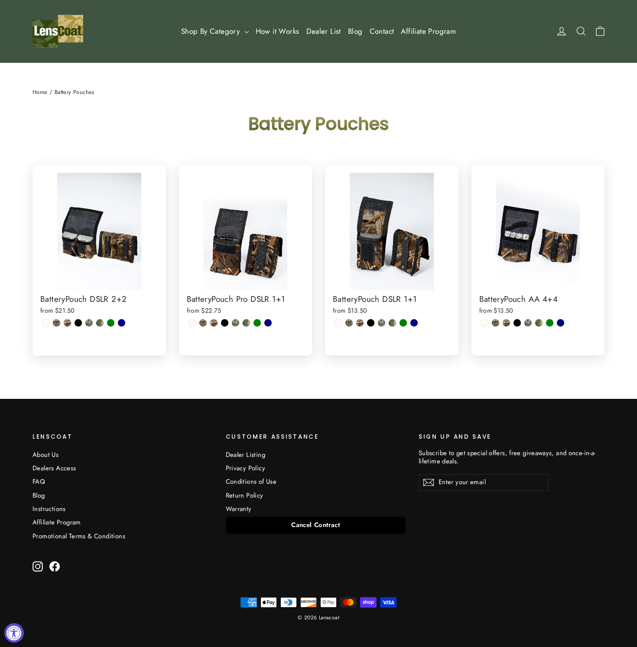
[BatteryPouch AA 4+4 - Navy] (560, 323)
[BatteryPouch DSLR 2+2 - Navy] (121, 323)
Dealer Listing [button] (246, 454)
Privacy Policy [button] (246, 468)
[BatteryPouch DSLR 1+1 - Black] (370, 323)
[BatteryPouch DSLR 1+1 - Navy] (414, 323)
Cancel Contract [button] (315, 525)
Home (40, 92)
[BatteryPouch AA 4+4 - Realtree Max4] (495, 323)
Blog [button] (355, 31)
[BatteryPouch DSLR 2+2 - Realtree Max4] (56, 323)
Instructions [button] (49, 509)
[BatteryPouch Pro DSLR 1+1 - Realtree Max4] (203, 323)
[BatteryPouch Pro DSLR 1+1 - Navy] (268, 323)
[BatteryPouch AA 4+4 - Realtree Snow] (484, 323)
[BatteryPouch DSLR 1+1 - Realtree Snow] (338, 323)
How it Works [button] (277, 31)
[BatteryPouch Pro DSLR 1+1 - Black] (224, 323)
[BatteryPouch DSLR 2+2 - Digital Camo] (89, 323)
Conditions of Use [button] (251, 481)
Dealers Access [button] (54, 468)
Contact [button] (382, 31)
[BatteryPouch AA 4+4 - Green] (549, 323)
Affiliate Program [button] (428, 31)
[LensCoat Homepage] (57, 31)
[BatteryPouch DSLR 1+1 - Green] (403, 323)
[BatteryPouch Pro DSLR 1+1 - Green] (257, 323)
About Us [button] (45, 454)
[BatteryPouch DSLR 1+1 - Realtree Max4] (349, 323)
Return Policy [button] (244, 495)
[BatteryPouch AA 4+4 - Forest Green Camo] (539, 323)
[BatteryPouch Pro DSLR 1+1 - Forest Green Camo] (246, 323)
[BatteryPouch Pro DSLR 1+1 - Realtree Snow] (192, 323)
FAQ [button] (38, 481)
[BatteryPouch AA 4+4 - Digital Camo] (528, 323)
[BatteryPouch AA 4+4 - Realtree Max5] (506, 323)
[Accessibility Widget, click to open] (14, 633)
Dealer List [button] (323, 31)
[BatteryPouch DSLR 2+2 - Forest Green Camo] (100, 323)
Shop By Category (211, 31)
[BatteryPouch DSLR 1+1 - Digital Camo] (381, 323)
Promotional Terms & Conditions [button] (78, 536)
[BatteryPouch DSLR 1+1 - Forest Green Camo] (392, 323)
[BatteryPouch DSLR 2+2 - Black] (78, 323)
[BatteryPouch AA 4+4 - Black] (517, 323)
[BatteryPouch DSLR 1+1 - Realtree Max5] (360, 323)
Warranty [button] (239, 509)
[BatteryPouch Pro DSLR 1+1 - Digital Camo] (235, 323)
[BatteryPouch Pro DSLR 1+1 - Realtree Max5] (214, 323)
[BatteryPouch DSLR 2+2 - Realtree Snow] (45, 323)
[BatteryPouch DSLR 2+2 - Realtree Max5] (67, 323)
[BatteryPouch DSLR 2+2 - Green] (110, 323)
